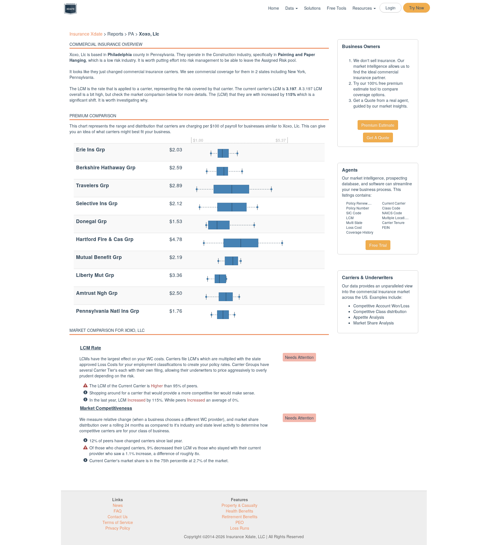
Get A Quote (378, 137)
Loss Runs (239, 528)
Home (273, 8)
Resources (362, 8)
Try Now (416, 8)
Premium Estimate (377, 125)
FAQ (118, 511)
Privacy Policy (117, 528)
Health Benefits (239, 511)
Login (390, 8)
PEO (239, 522)
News (118, 505)
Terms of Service (117, 522)
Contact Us (118, 516)
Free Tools (336, 8)
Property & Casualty (239, 505)
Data (290, 8)
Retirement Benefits (239, 516)
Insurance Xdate (85, 33)
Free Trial (378, 245)
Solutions (312, 8)
